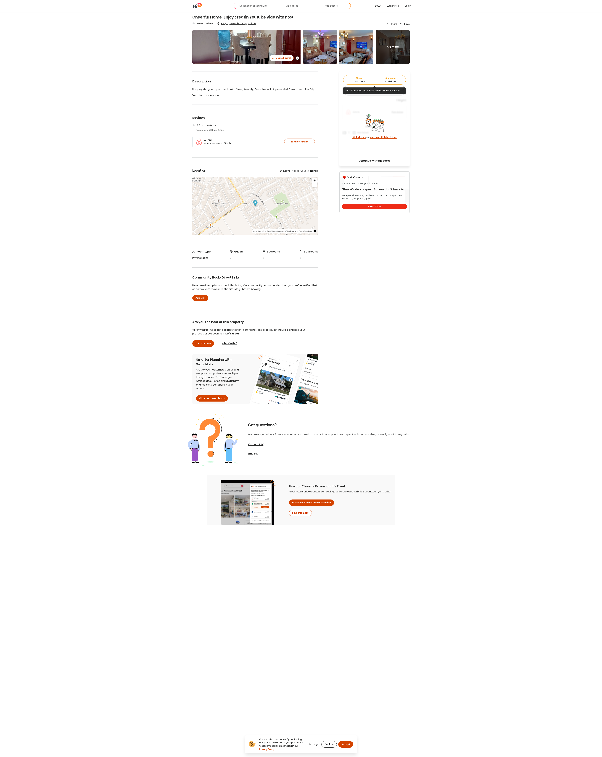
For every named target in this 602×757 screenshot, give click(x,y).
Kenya (224, 23)
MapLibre (257, 231)
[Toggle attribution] (315, 231)
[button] (378, 5)
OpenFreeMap (268, 231)
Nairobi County (238, 23)
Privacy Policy (267, 749)
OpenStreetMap (305, 231)
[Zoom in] (314, 180)
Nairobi (252, 23)
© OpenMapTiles (282, 231)
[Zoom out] (314, 185)
